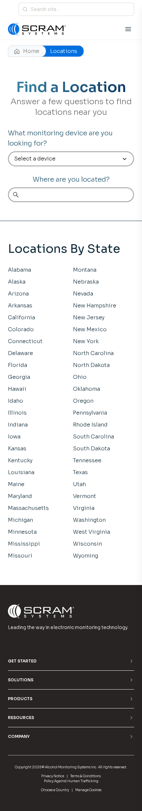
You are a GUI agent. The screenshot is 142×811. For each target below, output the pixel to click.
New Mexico (90, 329)
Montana (84, 269)
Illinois (17, 412)
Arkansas (20, 305)
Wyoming (85, 555)
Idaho (15, 400)
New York (86, 341)
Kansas (17, 448)
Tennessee (87, 460)
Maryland (20, 496)
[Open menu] (128, 29)
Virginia (83, 508)
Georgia (19, 377)
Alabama (19, 269)
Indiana (18, 424)
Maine (16, 484)
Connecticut (25, 341)
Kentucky (20, 460)
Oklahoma (86, 388)
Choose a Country (55, 790)
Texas (80, 472)
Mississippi (24, 543)
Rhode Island (90, 424)
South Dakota (91, 448)
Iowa (14, 436)
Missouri (20, 555)
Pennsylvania (90, 412)
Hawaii (17, 388)
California (21, 317)
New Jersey (88, 317)
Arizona (18, 293)
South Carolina (93, 436)
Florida (17, 365)
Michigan (20, 520)
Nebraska (86, 281)
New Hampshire (94, 305)
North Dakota (91, 365)
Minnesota (22, 531)
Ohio (80, 377)
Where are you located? (71, 179)
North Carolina (93, 353)
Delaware (20, 353)
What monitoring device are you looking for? (60, 138)
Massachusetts (28, 508)
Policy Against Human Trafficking (71, 781)
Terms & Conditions (85, 776)
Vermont (84, 496)
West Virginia (91, 531)
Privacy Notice (52, 776)
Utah (79, 484)
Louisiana (21, 472)
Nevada (83, 293)
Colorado (21, 329)
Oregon (83, 400)
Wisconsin (87, 543)
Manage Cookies (88, 790)
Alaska (16, 281)
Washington (89, 520)
